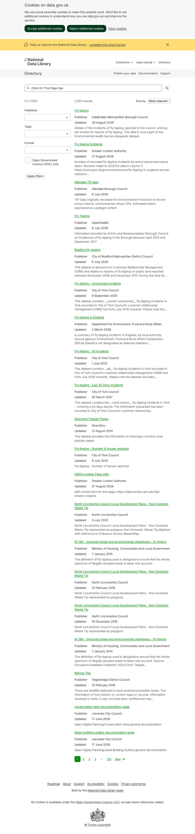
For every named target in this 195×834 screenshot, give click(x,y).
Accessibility (96, 784)
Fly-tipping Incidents (88, 144)
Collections (123, 62)
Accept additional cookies (44, 28)
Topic (28, 126)
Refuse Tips (83, 673)
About (67, 784)
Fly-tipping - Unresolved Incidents (98, 283)
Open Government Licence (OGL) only (45, 162)
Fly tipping (82, 110)
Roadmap (53, 784)
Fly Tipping (82, 216)
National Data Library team (105, 790)
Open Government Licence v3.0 (97, 802)
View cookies (117, 28)
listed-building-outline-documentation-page (104, 732)
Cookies (112, 784)
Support (165, 73)
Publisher (31, 110)
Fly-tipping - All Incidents (92, 351)
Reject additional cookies (87, 28)
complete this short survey (107, 44)
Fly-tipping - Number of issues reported (102, 448)
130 (109, 759)
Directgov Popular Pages (92, 419)
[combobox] (48, 117)
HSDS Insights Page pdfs (92, 474)
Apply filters (35, 176)
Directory (164, 62)
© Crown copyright (97, 825)
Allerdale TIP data (86, 182)
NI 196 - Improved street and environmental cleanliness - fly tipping (120, 541)
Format (29, 143)
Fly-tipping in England (89, 317)
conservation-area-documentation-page (102, 706)
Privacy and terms (133, 784)
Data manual (144, 62)
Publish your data (125, 73)
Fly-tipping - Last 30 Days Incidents (99, 385)
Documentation (148, 73)
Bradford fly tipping (87, 250)
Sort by (141, 101)
